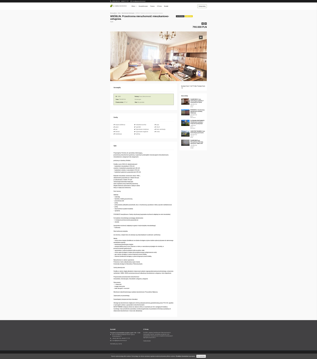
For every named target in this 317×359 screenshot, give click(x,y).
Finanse (152, 6)
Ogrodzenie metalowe (142, 129)
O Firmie (159, 6)
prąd (157, 124)
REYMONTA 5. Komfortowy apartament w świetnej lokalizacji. (197, 111)
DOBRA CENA (189, 16)
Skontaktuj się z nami (115, 343)
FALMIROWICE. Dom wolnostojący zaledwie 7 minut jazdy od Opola (197, 101)
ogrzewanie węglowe (142, 131)
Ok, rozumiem (201, 356)
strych (158, 127)
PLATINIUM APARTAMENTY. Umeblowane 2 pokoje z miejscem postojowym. (197, 122)
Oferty (133, 6)
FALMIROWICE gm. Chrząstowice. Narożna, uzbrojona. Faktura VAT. (196, 142)
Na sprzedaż (180, 16)
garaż (117, 127)
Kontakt (166, 6)
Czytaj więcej (146, 340)
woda (158, 131)
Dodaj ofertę (202, 6)
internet (117, 131)
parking (138, 134)
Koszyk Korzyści (143, 6)
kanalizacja (118, 134)
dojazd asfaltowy (120, 124)
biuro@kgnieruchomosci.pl (119, 340)
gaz (116, 129)
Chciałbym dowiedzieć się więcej (185, 356)
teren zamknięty (160, 129)
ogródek (138, 127)
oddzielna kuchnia (141, 124)
